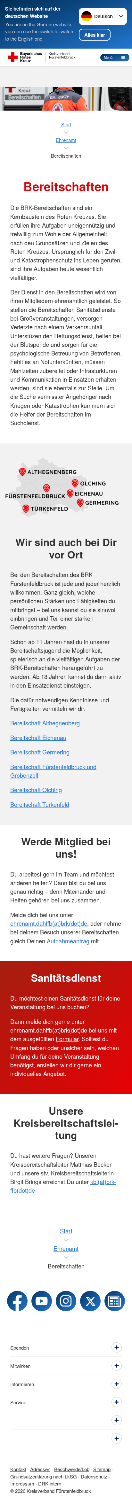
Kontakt (18, 1469)
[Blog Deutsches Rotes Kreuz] (114, 1301)
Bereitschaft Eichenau (38, 737)
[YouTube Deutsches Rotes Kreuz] (41, 1301)
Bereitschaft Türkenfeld (39, 804)
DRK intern (49, 1483)
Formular (67, 1038)
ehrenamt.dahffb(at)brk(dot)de (48, 923)
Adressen (40, 1469)
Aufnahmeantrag (68, 941)
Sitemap (102, 1469)
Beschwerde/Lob (71, 1469)
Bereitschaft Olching (36, 789)
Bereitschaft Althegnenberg (45, 723)
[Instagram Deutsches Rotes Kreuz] (66, 1301)
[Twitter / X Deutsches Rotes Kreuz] (90, 1301)
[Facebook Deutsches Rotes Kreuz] (17, 1301)
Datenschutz (94, 1476)
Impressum (22, 1483)
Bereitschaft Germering (40, 752)
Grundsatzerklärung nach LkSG (43, 1476)
